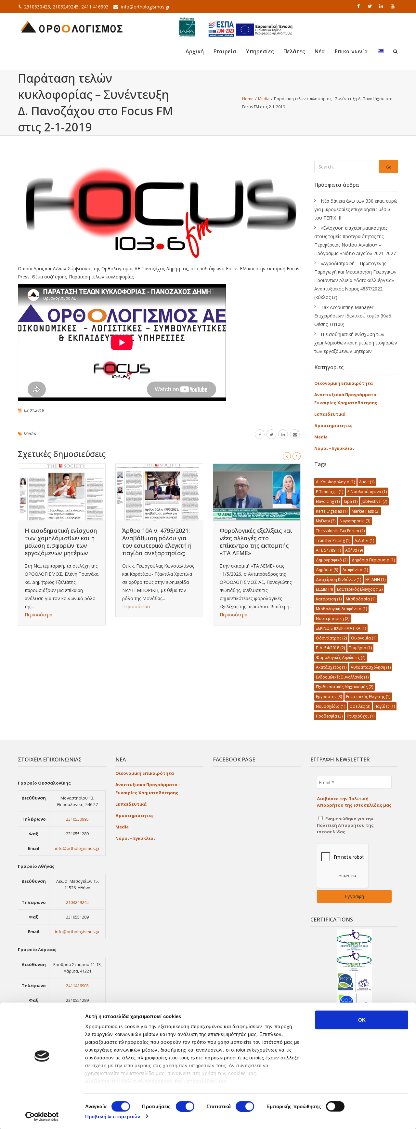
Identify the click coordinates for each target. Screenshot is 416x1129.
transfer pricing (333, 540)
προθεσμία (329, 716)
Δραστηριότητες (333, 425)
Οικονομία (363, 638)
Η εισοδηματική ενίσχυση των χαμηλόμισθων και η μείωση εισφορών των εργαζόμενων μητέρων (61, 542)
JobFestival (374, 501)
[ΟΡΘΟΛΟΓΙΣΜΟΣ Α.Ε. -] (71, 26)
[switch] (185, 1106)
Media (30, 433)
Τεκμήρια (360, 648)
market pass (365, 511)
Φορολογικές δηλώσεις (340, 657)
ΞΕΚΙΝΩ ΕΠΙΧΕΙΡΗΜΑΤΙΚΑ (341, 628)
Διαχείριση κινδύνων (338, 579)
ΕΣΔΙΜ (324, 589)
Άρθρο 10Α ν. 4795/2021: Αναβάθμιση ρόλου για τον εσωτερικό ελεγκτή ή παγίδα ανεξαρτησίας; (156, 542)
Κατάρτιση (329, 599)
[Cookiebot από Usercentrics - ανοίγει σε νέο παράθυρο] (42, 1116)
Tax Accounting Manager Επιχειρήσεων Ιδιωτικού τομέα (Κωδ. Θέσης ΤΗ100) (353, 315)
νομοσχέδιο (330, 706)
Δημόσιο (327, 569)
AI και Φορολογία (335, 482)
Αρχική (195, 51)
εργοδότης (329, 696)
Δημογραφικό (331, 560)
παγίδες (384, 706)
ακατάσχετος (331, 667)
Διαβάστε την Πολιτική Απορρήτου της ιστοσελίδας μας (156, 1081)
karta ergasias (331, 511)
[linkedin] (382, 6)
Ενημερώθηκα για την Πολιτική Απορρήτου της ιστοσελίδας (345, 825)
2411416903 (77, 985)
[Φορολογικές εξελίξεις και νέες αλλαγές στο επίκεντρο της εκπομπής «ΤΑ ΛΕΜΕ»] (256, 492)
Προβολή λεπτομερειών (112, 1116)
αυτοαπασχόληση (371, 667)
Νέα (320, 51)
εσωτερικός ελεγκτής (368, 696)
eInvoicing (328, 501)
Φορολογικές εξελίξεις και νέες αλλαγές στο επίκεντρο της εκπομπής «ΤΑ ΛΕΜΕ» (256, 542)
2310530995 (77, 819)
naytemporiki (355, 521)
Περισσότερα (38, 615)
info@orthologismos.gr (145, 7)
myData (325, 521)
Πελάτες (294, 51)
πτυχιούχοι (360, 716)
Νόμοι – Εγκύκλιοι (334, 448)
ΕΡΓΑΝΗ (375, 579)
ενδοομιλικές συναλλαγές (342, 677)
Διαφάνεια (355, 569)
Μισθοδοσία (360, 599)
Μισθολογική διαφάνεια (341, 609)
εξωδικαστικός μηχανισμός (344, 687)
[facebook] (359, 6)
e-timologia (329, 491)
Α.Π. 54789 (328, 550)
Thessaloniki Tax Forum (340, 530)
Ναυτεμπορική (332, 618)
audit (366, 482)
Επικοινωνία (351, 51)
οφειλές (359, 706)
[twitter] (370, 6)
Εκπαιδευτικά (329, 414)
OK (362, 1020)
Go (389, 167)
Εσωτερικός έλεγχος (360, 589)
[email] (295, 434)
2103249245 (77, 902)
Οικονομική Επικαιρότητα (343, 383)
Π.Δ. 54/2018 (330, 648)
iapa (351, 501)
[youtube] (393, 6)
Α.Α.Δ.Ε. (364, 540)
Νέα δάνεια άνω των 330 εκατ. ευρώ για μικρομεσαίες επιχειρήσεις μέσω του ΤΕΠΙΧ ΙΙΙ (355, 209)
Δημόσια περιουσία (373, 560)
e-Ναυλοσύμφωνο (367, 491)
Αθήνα (354, 550)
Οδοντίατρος (331, 638)
